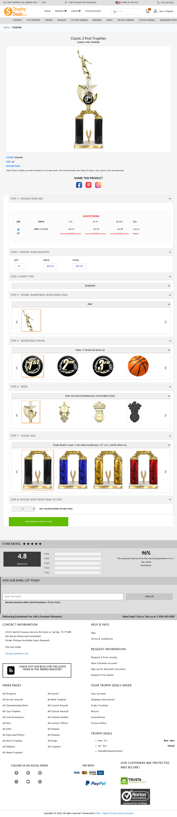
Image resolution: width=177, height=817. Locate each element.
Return (95, 711)
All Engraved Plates (13, 735)
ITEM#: (9, 157)
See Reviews (146, 566)
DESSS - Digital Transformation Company (114, 813)
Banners (97, 20)
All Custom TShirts (58, 723)
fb (79, 189)
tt (19, 781)
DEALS (47, 11)
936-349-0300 (167, 3)
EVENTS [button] (75, 11)
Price (46, 260)
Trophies (17, 20)
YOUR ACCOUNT (93, 11)
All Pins (7, 723)
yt (31, 781)
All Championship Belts (15, 705)
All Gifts (7, 729)
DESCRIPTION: (13, 166)
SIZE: (8, 162)
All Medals (53, 729)
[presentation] (16, 323)
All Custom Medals (58, 717)
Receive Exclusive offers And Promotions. (26, 602)
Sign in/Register (166, 11)
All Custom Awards (58, 711)
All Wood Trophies (13, 752)
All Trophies (54, 747)
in (98, 189)
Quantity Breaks (91, 216)
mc (82, 776)
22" (18, 233)
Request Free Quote (102, 675)
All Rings (52, 741)
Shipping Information (103, 699)
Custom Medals (147, 20)
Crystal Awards (125, 20)
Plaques (62, 20)
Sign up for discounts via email (108, 669)
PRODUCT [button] (60, 11)
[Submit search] (114, 12)
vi (74, 776)
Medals (49, 20)
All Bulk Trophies (57, 699)
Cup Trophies (33, 20)
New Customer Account (104, 663)
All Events (53, 694)
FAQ (44, 3)
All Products (9, 694)
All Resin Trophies (12, 741)
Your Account (98, 694)
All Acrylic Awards (13, 699)
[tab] (91, 198)
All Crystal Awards (58, 705)
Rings (110, 20)
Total (75, 260)
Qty (16, 260)
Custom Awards (79, 20)
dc (90, 776)
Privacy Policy (53, 602)
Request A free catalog (104, 657)
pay (85, 788)
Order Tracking (99, 705)
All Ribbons (9, 747)
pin (88, 189)
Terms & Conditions (102, 639)
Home (6, 27)
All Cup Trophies (12, 711)
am (98, 776)
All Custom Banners (13, 717)
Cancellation (98, 717)
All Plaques (54, 735)
